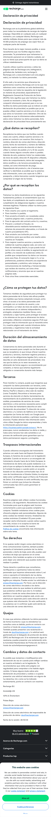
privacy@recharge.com (13, 583)
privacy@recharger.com (13, 708)
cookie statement (18, 791)
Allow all (25, 798)
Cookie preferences (25, 806)
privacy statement (37, 791)
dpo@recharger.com (30, 715)
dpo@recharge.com (20, 632)
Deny (25, 813)
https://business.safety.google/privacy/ (19, 427)
